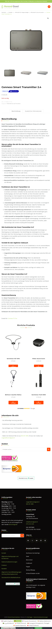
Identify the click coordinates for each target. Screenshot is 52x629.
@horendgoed (13, 524)
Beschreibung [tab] (16, 111)
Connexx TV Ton (12, 318)
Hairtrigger (30, 617)
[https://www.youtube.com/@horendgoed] (37, 540)
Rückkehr (4, 568)
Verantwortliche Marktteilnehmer (11, 577)
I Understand (38, 628)
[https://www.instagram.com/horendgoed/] (32, 540)
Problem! (4, 565)
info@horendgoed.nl (32, 522)
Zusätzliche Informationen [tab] (33, 111)
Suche (48, 449)
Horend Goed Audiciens (14, 617)
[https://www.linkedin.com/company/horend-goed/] (41, 540)
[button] (48, 18)
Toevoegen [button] (13, 366)
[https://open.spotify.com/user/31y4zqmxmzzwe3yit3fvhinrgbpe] (45, 540)
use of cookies (30, 628)
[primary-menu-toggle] (49, 6)
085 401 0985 (24, 436)
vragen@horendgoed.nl (8, 438)
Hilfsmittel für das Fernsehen (14, 103)
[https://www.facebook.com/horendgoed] (28, 540)
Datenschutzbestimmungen (9, 562)
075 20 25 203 (30, 524)
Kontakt (4, 553)
